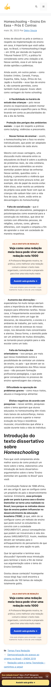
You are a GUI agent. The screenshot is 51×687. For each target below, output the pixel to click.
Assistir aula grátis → (25, 682)
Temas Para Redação (18, 650)
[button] (36, 7)
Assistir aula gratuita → (25, 281)
